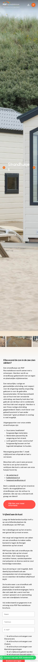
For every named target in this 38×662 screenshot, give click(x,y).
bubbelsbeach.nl (13, 478)
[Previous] (4, 167)
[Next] (34, 167)
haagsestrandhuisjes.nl (16, 480)
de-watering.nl (12, 475)
